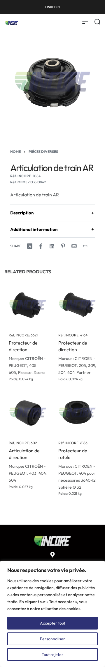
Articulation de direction (24, 454)
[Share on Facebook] (40, 246)
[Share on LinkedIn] (52, 246)
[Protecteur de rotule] (77, 412)
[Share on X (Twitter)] (29, 246)
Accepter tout (52, 623)
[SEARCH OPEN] (97, 22)
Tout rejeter (52, 654)
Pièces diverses (43, 151)
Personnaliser (52, 638)
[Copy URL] (85, 246)
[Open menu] (85, 21)
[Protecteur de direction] (27, 304)
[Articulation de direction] (27, 412)
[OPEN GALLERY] (52, 82)
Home (15, 151)
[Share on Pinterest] (63, 246)
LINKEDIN (52, 7)
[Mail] (74, 246)
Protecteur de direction (23, 346)
